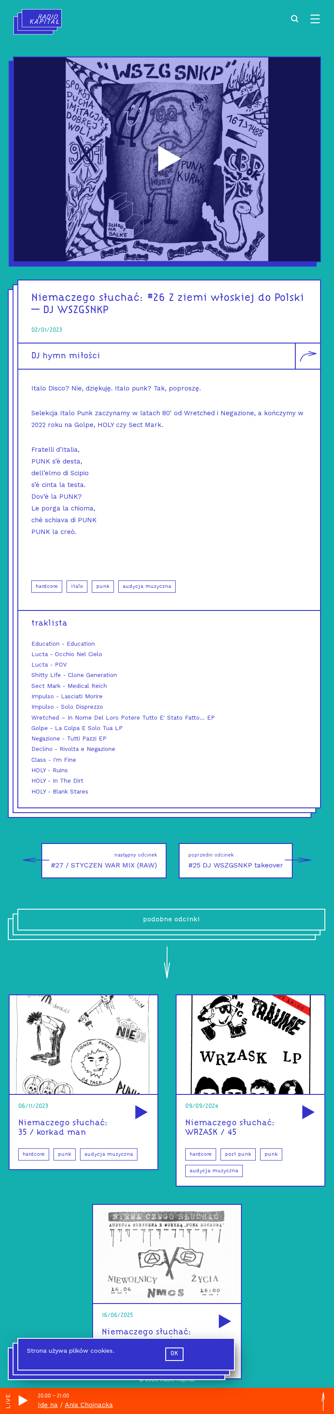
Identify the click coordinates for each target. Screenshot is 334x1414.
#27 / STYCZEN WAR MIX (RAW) (104, 860)
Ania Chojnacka (89, 1405)
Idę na (48, 1405)
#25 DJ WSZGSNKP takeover (235, 860)
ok (174, 1354)
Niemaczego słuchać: (87, 298)
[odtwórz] (140, 1113)
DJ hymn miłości (65, 356)
